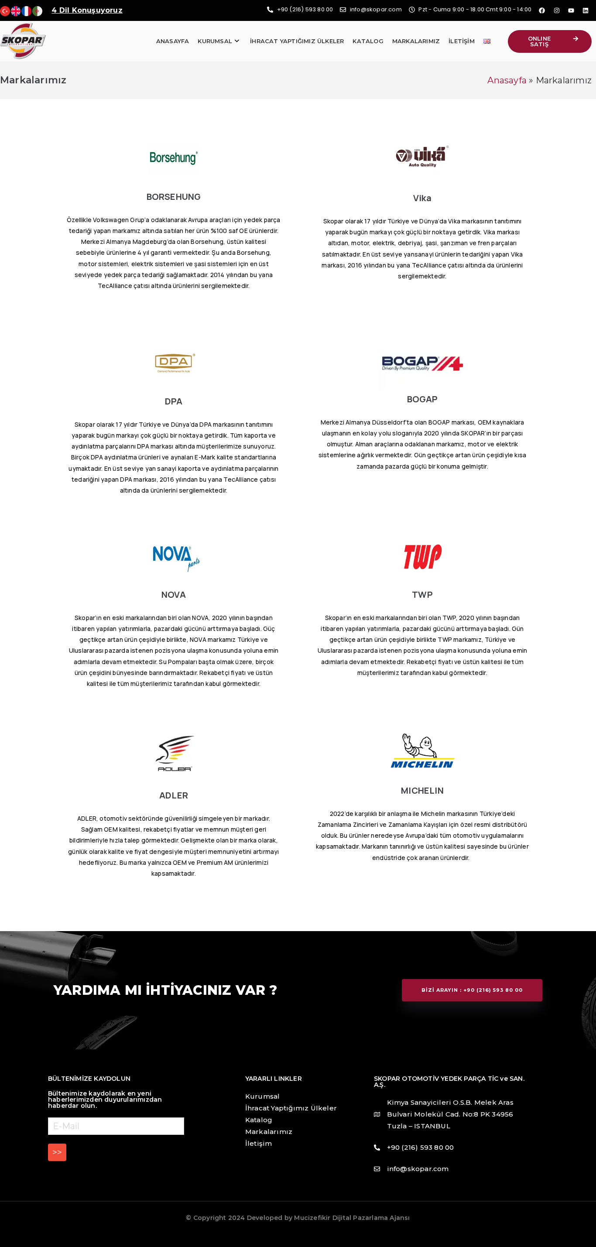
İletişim (462, 41)
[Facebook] (542, 10)
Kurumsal (215, 41)
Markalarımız (416, 41)
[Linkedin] (585, 10)
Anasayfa (172, 41)
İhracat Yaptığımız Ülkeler (297, 41)
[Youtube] (571, 10)
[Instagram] (557, 10)
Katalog (368, 41)
